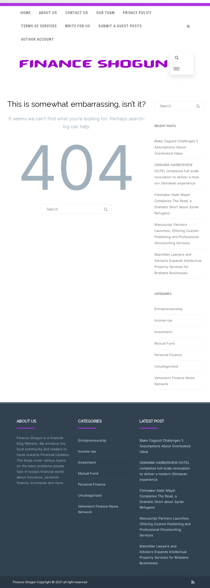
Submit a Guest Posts (120, 26)
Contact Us (76, 13)
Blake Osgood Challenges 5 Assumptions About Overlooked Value (176, 147)
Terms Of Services (39, 26)
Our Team (105, 13)
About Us (48, 13)
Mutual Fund (164, 343)
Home (25, 13)
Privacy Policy (137, 13)
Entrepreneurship (168, 309)
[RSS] (188, 26)
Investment (163, 332)
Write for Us (77, 26)
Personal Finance (168, 355)
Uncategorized (166, 366)
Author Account (37, 39)
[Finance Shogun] (93, 69)
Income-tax (163, 320)
